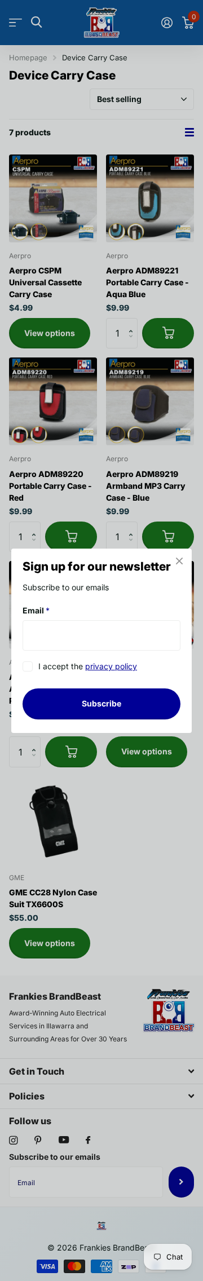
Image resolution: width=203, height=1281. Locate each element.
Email (36, 610)
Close (179, 561)
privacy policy (111, 666)
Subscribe (101, 703)
